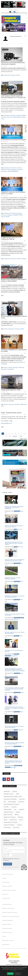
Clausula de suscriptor (7, 928)
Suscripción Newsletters (7, 920)
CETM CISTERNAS (6, 126)
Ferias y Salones (8, 367)
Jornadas (15, 367)
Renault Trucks (13, 819)
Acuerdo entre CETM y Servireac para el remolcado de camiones (14, 526)
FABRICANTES (5, 49)
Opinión (5, 819)
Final (21, 436)
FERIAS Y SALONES (6, 336)
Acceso (11, 10)
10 (9, 436)
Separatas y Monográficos (8, 908)
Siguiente (15, 436)
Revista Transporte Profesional (9, 890)
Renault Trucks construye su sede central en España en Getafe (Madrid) (13, 280)
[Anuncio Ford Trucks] (14, 4)
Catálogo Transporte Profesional (9, 912)
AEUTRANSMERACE (13, 171)
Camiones (13, 75)
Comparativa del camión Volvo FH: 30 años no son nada (14, 614)
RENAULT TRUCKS (6, 266)
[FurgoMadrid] (12, 342)
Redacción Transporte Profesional (11, 619)
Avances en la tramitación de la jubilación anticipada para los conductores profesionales (14, 507)
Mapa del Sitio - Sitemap (7, 940)
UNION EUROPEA (17, 746)
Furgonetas (19, 115)
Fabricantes (7, 75)
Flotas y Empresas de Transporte (15, 169)
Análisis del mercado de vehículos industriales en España (12, 578)
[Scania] (12, 54)
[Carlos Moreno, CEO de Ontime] (12, 308)
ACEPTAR (10, 973)
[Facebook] (4, 779)
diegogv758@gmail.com (6, 423)
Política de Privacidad (7, 932)
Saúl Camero (20, 546)
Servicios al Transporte (9, 825)
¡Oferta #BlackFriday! (7, 904)
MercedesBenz (17, 117)
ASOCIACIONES (17, 563)
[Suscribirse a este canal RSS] (25, 35)
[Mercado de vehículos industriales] (12, 88)
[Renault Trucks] (12, 271)
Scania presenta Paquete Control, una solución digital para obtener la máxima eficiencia (14, 543)
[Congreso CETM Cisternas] (12, 132)
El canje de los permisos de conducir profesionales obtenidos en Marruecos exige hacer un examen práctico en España (15, 669)
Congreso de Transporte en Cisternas (13, 167)
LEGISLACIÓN (17, 511)
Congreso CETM (6, 898)
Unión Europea (7, 827)
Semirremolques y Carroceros (11, 822)
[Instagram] (12, 779)
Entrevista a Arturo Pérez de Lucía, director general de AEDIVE (14, 632)
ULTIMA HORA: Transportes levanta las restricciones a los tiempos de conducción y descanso (15, 708)
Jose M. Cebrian (14, 655)
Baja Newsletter (5, 944)
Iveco (15, 809)
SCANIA (15, 546)
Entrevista (16, 635)
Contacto (15, 10)
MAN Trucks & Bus (8, 814)
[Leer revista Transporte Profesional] (15, 478)
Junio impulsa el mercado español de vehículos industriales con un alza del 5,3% (13, 96)
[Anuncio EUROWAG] (15, 453)
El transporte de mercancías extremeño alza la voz (14, 651)
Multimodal (20, 817)
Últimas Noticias (5, 882)
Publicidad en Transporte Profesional (10, 916)
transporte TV (5, 894)
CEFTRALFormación (8, 794)
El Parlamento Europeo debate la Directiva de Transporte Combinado (14, 743)
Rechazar (18, 973)
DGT (5, 801)
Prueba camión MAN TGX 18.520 (10, 390)
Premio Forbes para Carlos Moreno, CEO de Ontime (14, 317)
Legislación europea (8, 812)
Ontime (22, 329)
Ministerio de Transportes (10, 817)
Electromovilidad (12, 801)
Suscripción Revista (6, 924)
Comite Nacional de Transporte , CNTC (13, 796)
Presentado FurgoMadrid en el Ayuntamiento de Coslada (14, 350)
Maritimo (17, 814)
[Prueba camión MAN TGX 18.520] (12, 382)
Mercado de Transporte (7, 874)
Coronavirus (22, 799)
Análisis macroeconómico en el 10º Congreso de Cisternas (11, 238)
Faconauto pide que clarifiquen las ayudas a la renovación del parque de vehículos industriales (14, 689)
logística (18, 812)
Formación (6, 807)
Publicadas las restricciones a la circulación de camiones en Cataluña (14, 596)
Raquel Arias (19, 529)
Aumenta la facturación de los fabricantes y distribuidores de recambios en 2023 (14, 560)
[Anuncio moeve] (15, 462)
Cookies (4, 936)
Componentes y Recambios (10, 799)
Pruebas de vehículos (7, 886)
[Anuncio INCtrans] (14, 24)
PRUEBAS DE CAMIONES (7, 376)
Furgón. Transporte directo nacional (11, 413)
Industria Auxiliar (7, 809)
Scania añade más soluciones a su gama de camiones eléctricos (14, 726)
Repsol (24, 258)
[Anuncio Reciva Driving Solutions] (15, 443)
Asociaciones (5, 171)
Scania (18, 75)
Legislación (10, 215)
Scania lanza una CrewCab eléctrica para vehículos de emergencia (13, 63)
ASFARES (16, 215)
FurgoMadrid (11, 369)
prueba (6, 404)
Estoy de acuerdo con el (11, 859)
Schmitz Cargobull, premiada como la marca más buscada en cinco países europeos (13, 762)
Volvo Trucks (10, 117)
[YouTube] (8, 779)
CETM (8, 216)
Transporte (4, 169)
